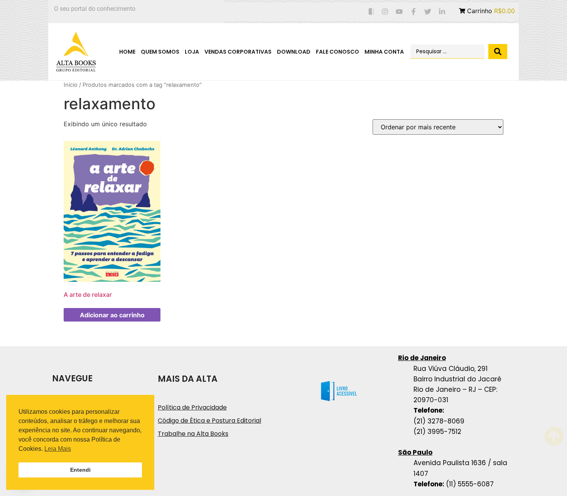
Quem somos (160, 52)
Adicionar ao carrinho (112, 315)
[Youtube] (399, 11)
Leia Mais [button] (57, 448)
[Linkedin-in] (441, 11)
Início (71, 84)
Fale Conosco (337, 52)
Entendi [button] (80, 470)
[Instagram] (385, 11)
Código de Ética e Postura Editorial (209, 420)
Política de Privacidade (192, 407)
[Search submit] (497, 51)
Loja (192, 52)
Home (127, 52)
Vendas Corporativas (238, 52)
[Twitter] (427, 11)
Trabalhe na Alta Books (193, 433)
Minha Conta (384, 52)
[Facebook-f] (413, 11)
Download (293, 52)
